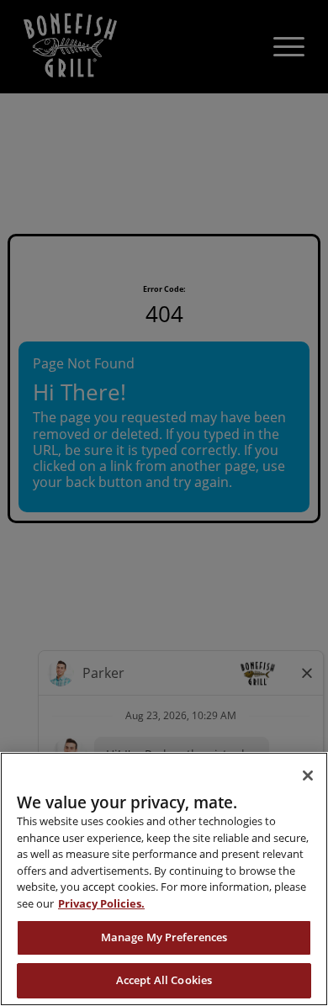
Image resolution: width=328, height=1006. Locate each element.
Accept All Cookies (164, 979)
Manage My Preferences (164, 937)
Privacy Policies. (101, 903)
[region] (164, 879)
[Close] (307, 775)
